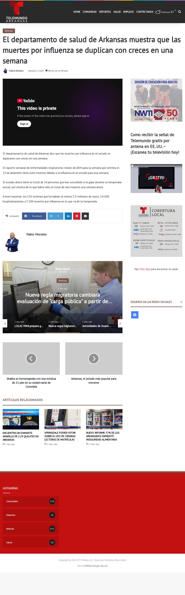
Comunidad (90, 11)
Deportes (105, 11)
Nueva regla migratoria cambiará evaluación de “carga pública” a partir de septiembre (62, 301)
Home (77, 11)
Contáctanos (144, 11)
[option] (62, 297)
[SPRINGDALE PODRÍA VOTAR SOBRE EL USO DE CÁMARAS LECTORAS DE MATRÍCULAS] (62, 419)
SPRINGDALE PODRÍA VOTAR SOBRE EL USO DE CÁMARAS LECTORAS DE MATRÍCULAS (60, 436)
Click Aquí (144, 269)
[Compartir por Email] (85, 216)
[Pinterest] (76, 216)
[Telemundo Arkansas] (16, 11)
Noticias (9, 30)
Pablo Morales (16, 70)
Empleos (128, 11)
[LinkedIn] (68, 216)
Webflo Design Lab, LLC (96, 565)
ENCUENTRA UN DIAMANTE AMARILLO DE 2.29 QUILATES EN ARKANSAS (20, 436)
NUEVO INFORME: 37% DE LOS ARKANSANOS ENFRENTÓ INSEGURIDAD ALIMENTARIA (102, 436)
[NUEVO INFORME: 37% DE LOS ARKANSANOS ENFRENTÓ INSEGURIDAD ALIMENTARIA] (104, 419)
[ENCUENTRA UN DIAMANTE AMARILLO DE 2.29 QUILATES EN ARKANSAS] (21, 419)
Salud (117, 11)
